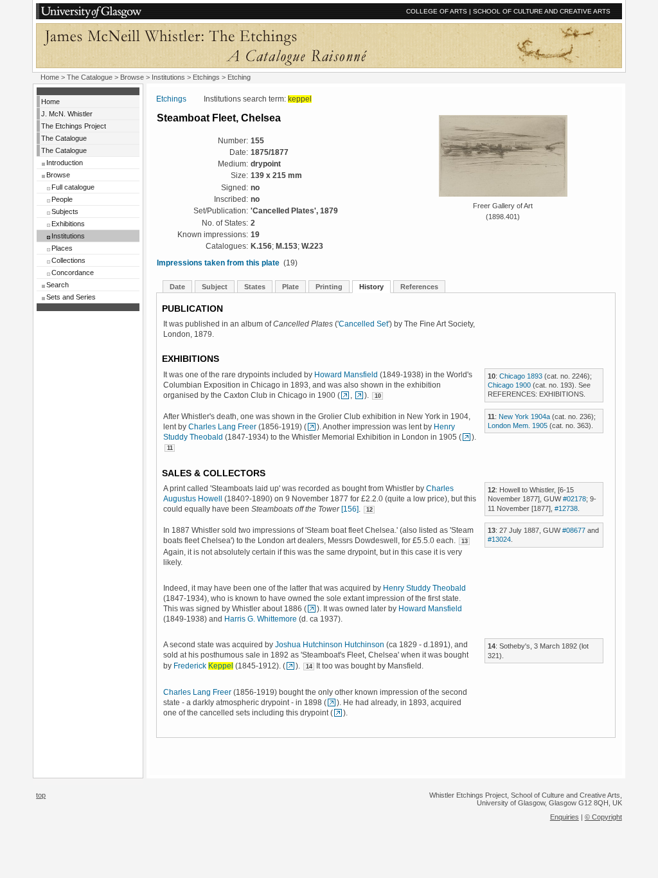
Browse (132, 77)
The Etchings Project (73, 126)
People (62, 199)
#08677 (573, 530)
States (254, 287)
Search (57, 285)
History (371, 287)
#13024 (499, 539)
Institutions (168, 77)
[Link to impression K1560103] (345, 395)
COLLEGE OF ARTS (436, 11)
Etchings (206, 77)
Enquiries (564, 817)
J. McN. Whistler (67, 114)
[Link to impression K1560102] (359, 395)
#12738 (566, 508)
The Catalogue (89, 77)
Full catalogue (72, 187)
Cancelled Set (363, 324)
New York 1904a (524, 416)
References (419, 287)
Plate (290, 287)
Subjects (64, 211)
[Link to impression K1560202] (312, 427)
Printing (329, 287)
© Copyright (603, 817)
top (41, 795)
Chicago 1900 (509, 385)
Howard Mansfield (346, 375)
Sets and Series (71, 297)
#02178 (574, 499)
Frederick (203, 666)
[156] (350, 509)
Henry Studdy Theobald (424, 588)
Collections (68, 260)
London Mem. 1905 (517, 425)
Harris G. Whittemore (260, 619)
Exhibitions (68, 224)
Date (177, 287)
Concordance (72, 272)
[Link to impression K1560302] (338, 713)
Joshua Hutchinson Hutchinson (329, 645)
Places (62, 248)
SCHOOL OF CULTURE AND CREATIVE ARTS (541, 11)
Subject (214, 287)
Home (49, 77)
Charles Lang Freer (222, 427)
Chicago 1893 (520, 376)
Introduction (64, 162)
